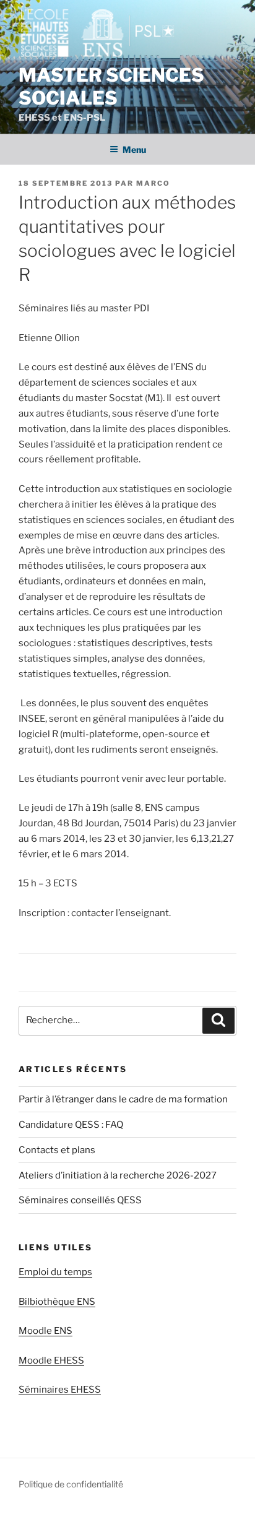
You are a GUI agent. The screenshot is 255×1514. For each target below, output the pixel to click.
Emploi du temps (55, 1272)
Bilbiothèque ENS (57, 1301)
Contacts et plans (57, 1150)
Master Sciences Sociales (111, 87)
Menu (134, 149)
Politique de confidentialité (71, 1484)
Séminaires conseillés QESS (80, 1200)
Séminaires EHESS (60, 1389)
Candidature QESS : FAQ (71, 1124)
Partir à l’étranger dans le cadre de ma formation (123, 1099)
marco (153, 183)
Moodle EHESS (51, 1360)
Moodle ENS (45, 1330)
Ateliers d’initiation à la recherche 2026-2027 (118, 1175)
